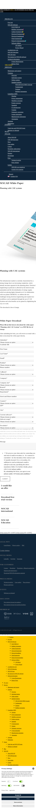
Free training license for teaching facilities (15, 604)
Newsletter (12, 568)
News (9, 758)
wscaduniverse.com (12, 666)
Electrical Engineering (16, 651)
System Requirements (16, 678)
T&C (23, 545)
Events (5, 742)
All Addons (18, 662)
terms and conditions (23, 474)
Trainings (10, 689)
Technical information (12, 676)
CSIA (8, 614)
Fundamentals (18, 703)
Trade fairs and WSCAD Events (15, 744)
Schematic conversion (16, 728)
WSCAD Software (12, 641)
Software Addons (15, 660)
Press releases (26, 582)
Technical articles (8, 582)
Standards (14, 721)
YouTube (12, 559)
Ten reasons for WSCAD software (15, 673)
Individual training (16, 694)
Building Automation (16, 646)
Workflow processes (16, 717)
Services (6, 685)
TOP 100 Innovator (12, 755)
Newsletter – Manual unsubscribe (25, 568)
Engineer (17, 705)
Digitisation (10, 739)
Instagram (19, 559)
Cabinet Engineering (16, 648)
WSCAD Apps (11, 671)
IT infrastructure (15, 723)
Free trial (10, 639)
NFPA (31, 613)
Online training (15, 696)
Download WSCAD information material (14, 573)
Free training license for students (12, 602)
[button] (7, 492)
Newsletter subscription (13, 765)
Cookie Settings (5, 550)
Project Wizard (18, 664)
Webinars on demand (9, 593)
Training (13, 726)
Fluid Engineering (16, 655)
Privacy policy (16, 545)
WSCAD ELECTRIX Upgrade (22, 701)
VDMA (17, 614)
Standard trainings (16, 698)
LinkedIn (6, 559)
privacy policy (16, 469)
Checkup (14, 712)
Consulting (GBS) (12, 710)
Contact (6, 568)
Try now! (6, 682)
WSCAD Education (12, 669)
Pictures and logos (8, 584)
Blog (5, 749)
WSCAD (6, 751)
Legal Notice (7, 545)
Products (11, 637)
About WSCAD (11, 753)
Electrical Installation (16, 653)
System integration (16, 730)
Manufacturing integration (17, 733)
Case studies (18, 582)
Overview (14, 692)
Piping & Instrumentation (17, 657)
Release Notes (15, 680)
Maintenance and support (13, 687)
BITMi (7, 617)
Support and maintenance (10, 570)
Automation (14, 735)
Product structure (15, 719)
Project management (16, 714)
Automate (10, 737)
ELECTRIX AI (15, 644)
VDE (25, 614)
